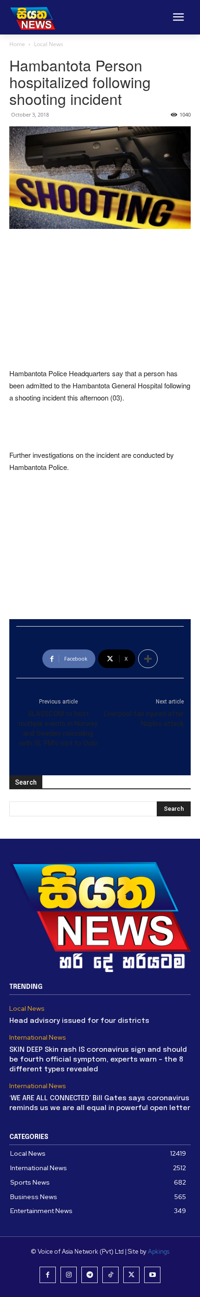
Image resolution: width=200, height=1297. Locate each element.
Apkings (158, 1252)
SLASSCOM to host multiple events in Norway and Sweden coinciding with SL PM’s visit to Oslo (58, 728)
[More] (148, 658)
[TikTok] (110, 1275)
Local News (48, 44)
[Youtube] (152, 1275)
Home (17, 44)
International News (37, 1038)
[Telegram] (89, 1275)
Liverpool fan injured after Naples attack (144, 719)
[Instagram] (68, 1275)
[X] (131, 1275)
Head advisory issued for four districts (79, 1021)
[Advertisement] (100, 299)
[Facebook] (48, 1275)
